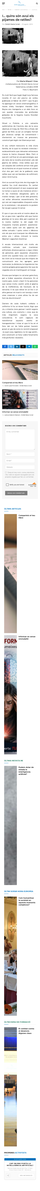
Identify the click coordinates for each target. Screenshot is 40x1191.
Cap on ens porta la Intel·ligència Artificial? (20, 1164)
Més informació (26, 1175)
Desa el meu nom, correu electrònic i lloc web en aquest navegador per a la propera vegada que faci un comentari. (19, 475)
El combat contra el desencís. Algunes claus (26, 1031)
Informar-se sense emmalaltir (15, 412)
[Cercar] (37, 3)
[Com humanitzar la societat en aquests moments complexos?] (10, 956)
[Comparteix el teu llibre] (20, 370)
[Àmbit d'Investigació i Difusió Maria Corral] (20, 3)
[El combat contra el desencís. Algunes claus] (10, 1086)
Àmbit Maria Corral (12, 24)
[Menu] (3, 3)
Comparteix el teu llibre (12, 383)
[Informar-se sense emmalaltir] (20, 399)
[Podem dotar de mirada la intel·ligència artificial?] (10, 825)
